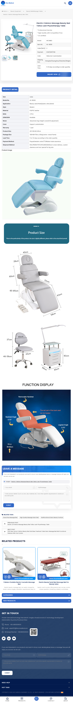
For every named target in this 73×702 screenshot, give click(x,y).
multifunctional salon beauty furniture (52, 517)
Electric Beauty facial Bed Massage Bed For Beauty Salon (33, 583)
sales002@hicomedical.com (18, 628)
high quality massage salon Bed (29, 517)
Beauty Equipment (16, 11)
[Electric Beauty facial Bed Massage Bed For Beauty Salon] (33, 563)
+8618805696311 (23, 632)
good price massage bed (10, 517)
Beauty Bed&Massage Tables (34, 11)
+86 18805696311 (15, 625)
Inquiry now (52, 74)
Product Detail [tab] (10, 89)
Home (5, 11)
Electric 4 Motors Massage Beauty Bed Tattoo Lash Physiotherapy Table (31, 482)
